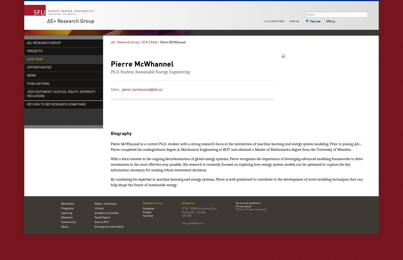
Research (67, 217)
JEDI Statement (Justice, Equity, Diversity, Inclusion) (61, 94)
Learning (66, 213)
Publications (38, 83)
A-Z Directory (275, 21)
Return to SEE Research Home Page (56, 104)
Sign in (294, 21)
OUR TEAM (35, 59)
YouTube (148, 216)
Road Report (102, 217)
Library (99, 208)
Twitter (147, 212)
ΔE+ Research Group (70, 21)
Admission (67, 204)
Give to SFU (102, 222)
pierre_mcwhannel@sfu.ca (142, 90)
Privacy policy (243, 207)
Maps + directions (106, 204)
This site (315, 21)
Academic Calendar (107, 213)
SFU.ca (330, 21)
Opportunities (39, 67)
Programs (67, 208)
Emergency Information (109, 227)
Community (68, 222)
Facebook (148, 208)
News (31, 75)
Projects (34, 51)
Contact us (188, 204)
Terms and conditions (248, 203)
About (64, 227)
